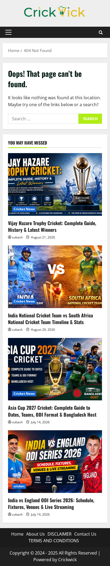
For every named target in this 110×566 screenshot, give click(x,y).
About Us (35, 534)
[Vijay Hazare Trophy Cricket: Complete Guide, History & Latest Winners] (55, 184)
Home (17, 534)
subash (17, 237)
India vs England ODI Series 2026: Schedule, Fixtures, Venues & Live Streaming (51, 503)
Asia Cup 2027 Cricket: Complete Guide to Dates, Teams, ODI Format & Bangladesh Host (52, 411)
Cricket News (24, 209)
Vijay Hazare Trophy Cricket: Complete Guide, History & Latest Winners (52, 226)
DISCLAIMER (60, 534)
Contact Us (85, 534)
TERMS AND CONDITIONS (54, 541)
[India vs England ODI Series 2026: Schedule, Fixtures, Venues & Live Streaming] (55, 461)
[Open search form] (101, 32)
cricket (19, 486)
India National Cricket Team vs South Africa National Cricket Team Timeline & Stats (50, 318)
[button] (8, 32)
